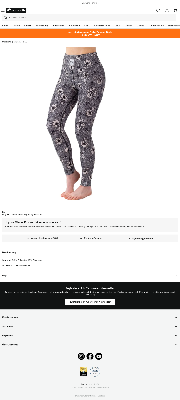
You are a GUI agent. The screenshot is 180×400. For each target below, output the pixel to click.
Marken (128, 25)
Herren (16, 25)
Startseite (6, 42)
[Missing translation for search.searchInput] (4, 17)
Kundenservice (156, 25)
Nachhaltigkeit (90, 5)
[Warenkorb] (175, 10)
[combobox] (89, 17)
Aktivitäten (58, 25)
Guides (140, 25)
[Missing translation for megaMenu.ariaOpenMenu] (3, 10)
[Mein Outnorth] (167, 10)
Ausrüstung (42, 25)
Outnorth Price (102, 25)
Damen (4, 25)
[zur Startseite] (16, 10)
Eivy (25, 42)
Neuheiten (74, 25)
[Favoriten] (158, 10)
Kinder (27, 25)
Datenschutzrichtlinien (85, 396)
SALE (87, 25)
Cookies (101, 396)
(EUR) (90, 384)
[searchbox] (91, 17)
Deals (117, 25)
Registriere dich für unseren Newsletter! (89, 301)
